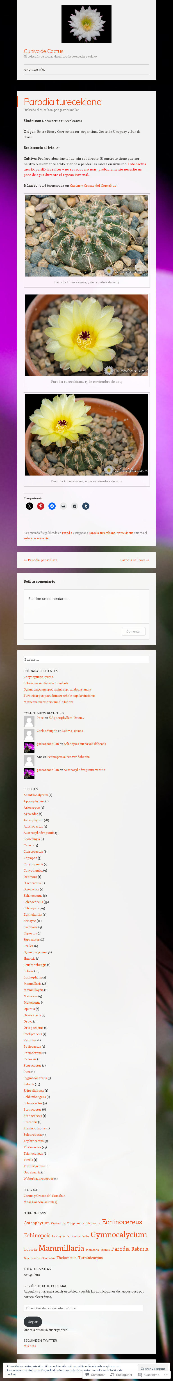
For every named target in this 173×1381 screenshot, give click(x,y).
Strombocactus (35, 1128)
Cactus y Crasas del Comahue (93, 185)
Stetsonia (30, 1122)
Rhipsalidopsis (34, 1090)
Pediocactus (32, 1046)
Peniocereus (33, 1053)
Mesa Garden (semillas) (40, 1202)
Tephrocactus (34, 1141)
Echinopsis (31, 908)
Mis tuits (30, 1346)
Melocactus (32, 1002)
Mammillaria (32, 983)
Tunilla (28, 1159)
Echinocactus (33, 895)
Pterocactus (32, 1065)
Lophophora (33, 977)
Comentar (133, 631)
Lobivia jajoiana (72, 730)
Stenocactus (32, 1109)
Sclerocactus (33, 1103)
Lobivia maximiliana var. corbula (46, 683)
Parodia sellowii (134, 560)
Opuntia (29, 1009)
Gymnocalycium (35, 952)
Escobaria (31, 927)
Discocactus (32, 883)
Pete (40, 717)
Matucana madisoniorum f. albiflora (48, 702)
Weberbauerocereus (39, 1178)
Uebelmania (32, 1172)
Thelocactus (32, 1147)
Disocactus (31, 889)
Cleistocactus (33, 851)
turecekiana (107, 533)
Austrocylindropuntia (39, 832)
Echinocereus (33, 902)
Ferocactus (32, 939)
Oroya (28, 1021)
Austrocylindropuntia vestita (84, 770)
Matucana (31, 996)
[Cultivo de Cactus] (86, 24)
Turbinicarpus (34, 1166)
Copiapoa (30, 858)
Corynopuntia (33, 864)
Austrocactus (33, 826)
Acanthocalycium (36, 795)
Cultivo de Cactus (43, 51)
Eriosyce (30, 920)
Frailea (29, 946)
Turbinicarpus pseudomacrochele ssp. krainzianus (60, 695)
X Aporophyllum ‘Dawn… (66, 717)
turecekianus (125, 533)
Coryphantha (33, 870)
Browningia (32, 839)
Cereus (29, 845)
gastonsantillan (69, 110)
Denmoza (30, 876)
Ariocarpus (32, 807)
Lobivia (29, 971)
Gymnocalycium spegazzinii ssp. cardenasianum (57, 689)
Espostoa (30, 933)
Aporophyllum (34, 801)
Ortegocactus (33, 1027)
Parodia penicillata (40, 560)
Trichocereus (33, 1153)
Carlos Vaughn (47, 730)
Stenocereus (33, 1115)
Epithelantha (33, 914)
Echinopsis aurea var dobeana (85, 743)
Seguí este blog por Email (45, 1286)
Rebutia (29, 1084)
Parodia (67, 533)
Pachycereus (33, 1034)
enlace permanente (36, 538)
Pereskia (30, 1059)
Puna (27, 1071)
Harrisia (29, 958)
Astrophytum (33, 820)
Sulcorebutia (33, 1134)
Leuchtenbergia (35, 965)
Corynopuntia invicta (38, 677)
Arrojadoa (31, 814)
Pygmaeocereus (35, 1078)
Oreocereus (32, 1015)
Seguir (33, 1321)
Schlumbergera (35, 1097)
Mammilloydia (33, 990)
